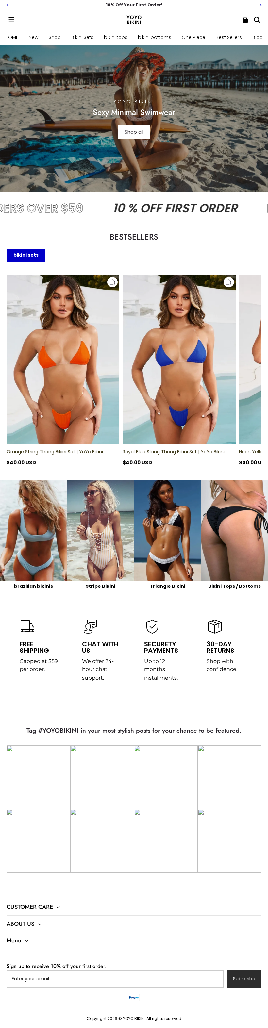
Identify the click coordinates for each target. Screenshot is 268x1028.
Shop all (134, 131)
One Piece (193, 37)
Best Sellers (229, 37)
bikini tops (115, 37)
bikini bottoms (154, 37)
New (33, 37)
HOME (11, 37)
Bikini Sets (82, 37)
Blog (257, 37)
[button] (11, 19)
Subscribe (244, 978)
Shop (55, 37)
